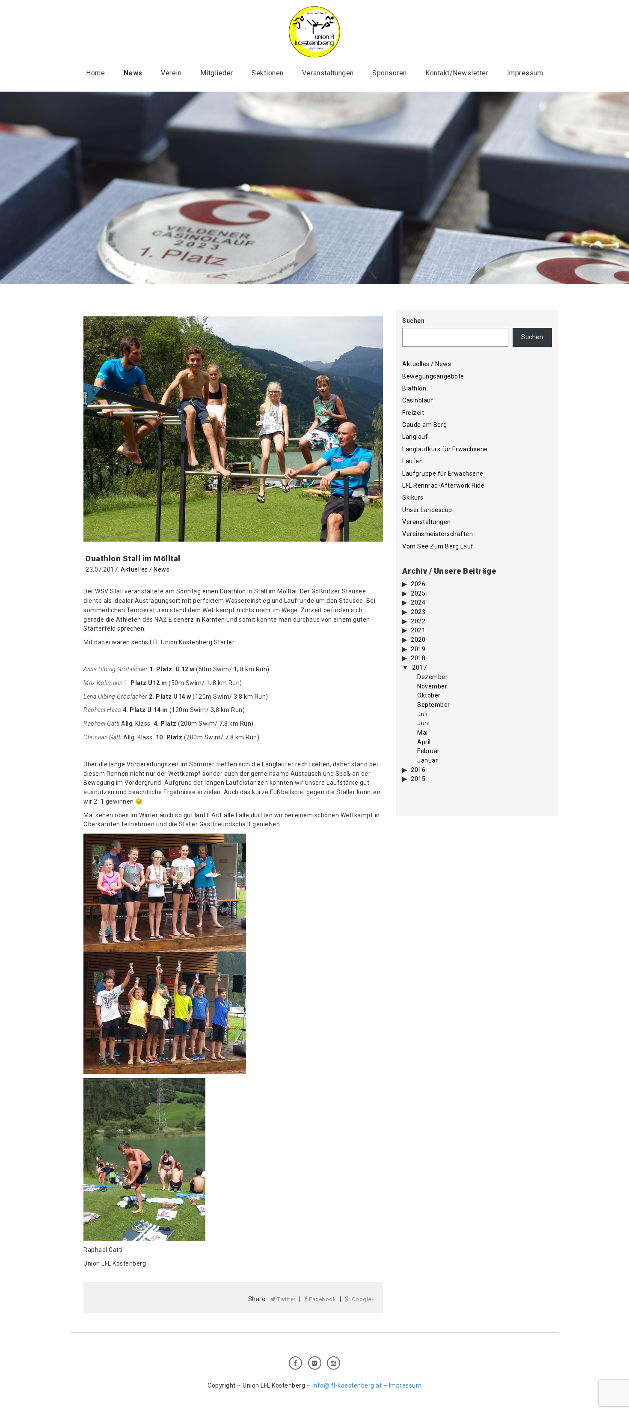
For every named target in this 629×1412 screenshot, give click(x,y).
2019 (418, 649)
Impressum (525, 73)
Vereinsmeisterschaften (437, 533)
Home (95, 73)
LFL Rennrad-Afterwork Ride (443, 485)
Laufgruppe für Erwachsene (443, 473)
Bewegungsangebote (433, 376)
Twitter (286, 1299)
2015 (418, 778)
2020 (418, 639)
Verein (171, 73)
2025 (418, 593)
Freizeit (413, 412)
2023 (418, 611)
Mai (422, 732)
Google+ (362, 1299)
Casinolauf (417, 400)
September (433, 704)
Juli (422, 714)
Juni (423, 723)
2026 (418, 584)
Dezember (432, 676)
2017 (419, 667)
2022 (418, 621)
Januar (427, 760)
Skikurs (413, 497)
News (133, 73)
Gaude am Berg (424, 424)
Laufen (412, 461)
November (432, 686)
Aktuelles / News (145, 569)
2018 (418, 658)
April (424, 742)
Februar (428, 751)
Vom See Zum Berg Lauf (438, 546)
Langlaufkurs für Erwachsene (445, 449)
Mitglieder (216, 73)
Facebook (322, 1299)
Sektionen (268, 73)
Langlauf (415, 436)
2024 (418, 602)
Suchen (413, 320)
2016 (418, 769)
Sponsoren (389, 73)
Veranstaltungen (328, 73)
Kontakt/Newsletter (456, 73)
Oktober (429, 695)
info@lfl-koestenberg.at (347, 1385)
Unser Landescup (427, 509)
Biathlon (414, 388)
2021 (418, 630)
